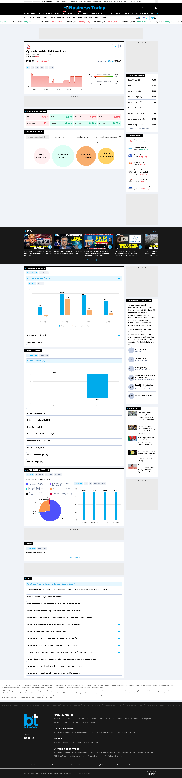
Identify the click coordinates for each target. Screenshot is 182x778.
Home (26, 13)
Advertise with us (76, 765)
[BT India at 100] (138, 17)
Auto (86, 722)
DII (91, 484)
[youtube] (29, 738)
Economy (72, 719)
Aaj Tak (132, 2)
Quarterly (32, 284)
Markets (34, 13)
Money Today (141, 13)
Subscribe (144, 8)
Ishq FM (126, 2)
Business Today (47, 2)
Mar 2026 (39, 475)
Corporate (111, 719)
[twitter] (33, 738)
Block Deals (31, 548)
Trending (136, 719)
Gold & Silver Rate (98, 13)
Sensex (57, 742)
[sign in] (156, 8)
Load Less (74, 557)
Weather (60, 18)
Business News (28, 26)
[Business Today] (84, 8)
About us (33, 765)
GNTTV (139, 2)
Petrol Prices (71, 18)
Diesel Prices (82, 18)
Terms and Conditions (125, 765)
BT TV (57, 13)
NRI (25, 18)
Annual (40, 284)
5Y (47, 67)
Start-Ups (58, 722)
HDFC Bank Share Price (107, 732)
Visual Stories (124, 719)
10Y (51, 67)
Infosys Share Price (146, 752)
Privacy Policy (100, 765)
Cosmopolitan (97, 2)
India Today (65, 2)
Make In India (83, 13)
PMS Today (93, 18)
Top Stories (134, 408)
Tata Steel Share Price (127, 732)
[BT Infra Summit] (145, 17)
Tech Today (84, 719)
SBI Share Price (60, 756)
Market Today (60, 719)
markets (36, 26)
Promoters (78, 484)
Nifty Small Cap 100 (93, 742)
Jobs (94, 722)
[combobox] (76, 137)
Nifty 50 (67, 742)
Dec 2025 (49, 475)
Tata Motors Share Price (64, 732)
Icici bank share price (77, 756)
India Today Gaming (85, 2)
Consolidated (32, 273)
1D (28, 67)
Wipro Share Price (96, 756)
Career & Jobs (34, 18)
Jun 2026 (30, 475)
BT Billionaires (69, 13)
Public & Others (100, 484)
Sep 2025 (58, 475)
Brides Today (118, 2)
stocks (42, 26)
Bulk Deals (42, 548)
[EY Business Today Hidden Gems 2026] (153, 17)
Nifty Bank (77, 742)
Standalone (43, 273)
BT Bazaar (57, 2)
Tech (118, 13)
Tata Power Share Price (114, 756)
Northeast (74, 2)
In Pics (52, 18)
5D (33, 67)
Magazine (46, 13)
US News (45, 18)
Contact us (53, 765)
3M (37, 67)
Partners (149, 765)
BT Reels (103, 18)
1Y (42, 67)
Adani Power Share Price (85, 732)
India (111, 13)
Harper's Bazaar (107, 2)
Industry (128, 13)
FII (86, 484)
